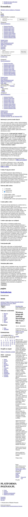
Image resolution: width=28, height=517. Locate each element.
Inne (5, 320)
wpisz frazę (6, 19)
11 (12, 340)
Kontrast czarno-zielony (9, 33)
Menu (2, 87)
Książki (5, 317)
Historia (6, 322)
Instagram (3, 48)
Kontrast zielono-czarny (9, 34)
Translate (12, 86)
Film (5, 316)
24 (10, 343)
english (2, 15)
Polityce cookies (5, 166)
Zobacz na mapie (20, 331)
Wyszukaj (22, 19)
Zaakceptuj (3, 285)
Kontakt (6, 491)
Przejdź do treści (8, 3)
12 (14, 340)
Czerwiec (6, 368)
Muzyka (6, 313)
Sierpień (6, 370)
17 (10, 342)
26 (14, 343)
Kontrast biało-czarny (9, 29)
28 (3, 345)
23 (8, 343)
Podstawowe (9, 192)
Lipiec (5, 369)
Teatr (5, 315)
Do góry (18, 479)
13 (1, 342)
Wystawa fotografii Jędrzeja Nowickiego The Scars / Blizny (12, 302)
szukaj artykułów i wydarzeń (8, 51)
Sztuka (5, 319)
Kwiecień (6, 365)
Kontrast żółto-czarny (9, 30)
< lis (2, 335)
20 (1, 343)
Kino (5, 328)
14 (3, 342)
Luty (5, 362)
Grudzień (6, 376)
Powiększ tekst (19, 306)
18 (12, 342)
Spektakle (6, 329)
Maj (5, 366)
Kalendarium (6, 292)
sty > (12, 335)
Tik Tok (12, 116)
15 (6, 342)
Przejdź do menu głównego (10, 2)
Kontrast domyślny (8, 26)
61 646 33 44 (4, 56)
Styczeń (6, 361)
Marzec (5, 363)
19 (14, 342)
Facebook (3, 47)
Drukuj (17, 477)
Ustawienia (3, 283)
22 (6, 343)
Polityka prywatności (9, 494)
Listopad (6, 375)
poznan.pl (3, 302)
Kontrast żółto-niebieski (9, 36)
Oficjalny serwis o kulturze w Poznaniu (10, 10)
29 (6, 345)
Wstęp (5, 359)
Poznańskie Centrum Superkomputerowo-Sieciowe (11, 506)
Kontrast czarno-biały (9, 27)
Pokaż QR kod (23, 478)
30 (8, 345)
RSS (21, 116)
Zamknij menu (4, 40)
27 (1, 345)
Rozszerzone (9, 190)
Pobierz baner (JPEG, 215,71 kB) (21, 469)
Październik (6, 373)
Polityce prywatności (21, 159)
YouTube (8, 116)
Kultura (7, 302)
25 (12, 343)
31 (10, 345)
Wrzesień (6, 372)
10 (10, 340)
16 (8, 342)
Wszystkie (8, 188)
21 (3, 343)
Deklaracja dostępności (9, 493)
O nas (5, 490)
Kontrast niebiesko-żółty (10, 37)
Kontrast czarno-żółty (9, 32)
